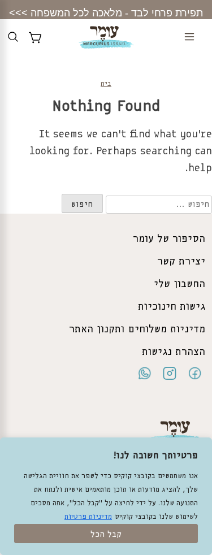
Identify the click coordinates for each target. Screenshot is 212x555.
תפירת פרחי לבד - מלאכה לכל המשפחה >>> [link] (106, 13)
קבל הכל (106, 535)
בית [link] (106, 84)
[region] (106, 496)
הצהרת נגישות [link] (173, 352)
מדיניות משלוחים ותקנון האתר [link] (137, 329)
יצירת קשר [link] (181, 262)
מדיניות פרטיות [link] (88, 517)
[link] (106, 40)
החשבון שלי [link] (179, 284)
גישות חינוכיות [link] (171, 307)
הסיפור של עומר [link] (169, 239)
